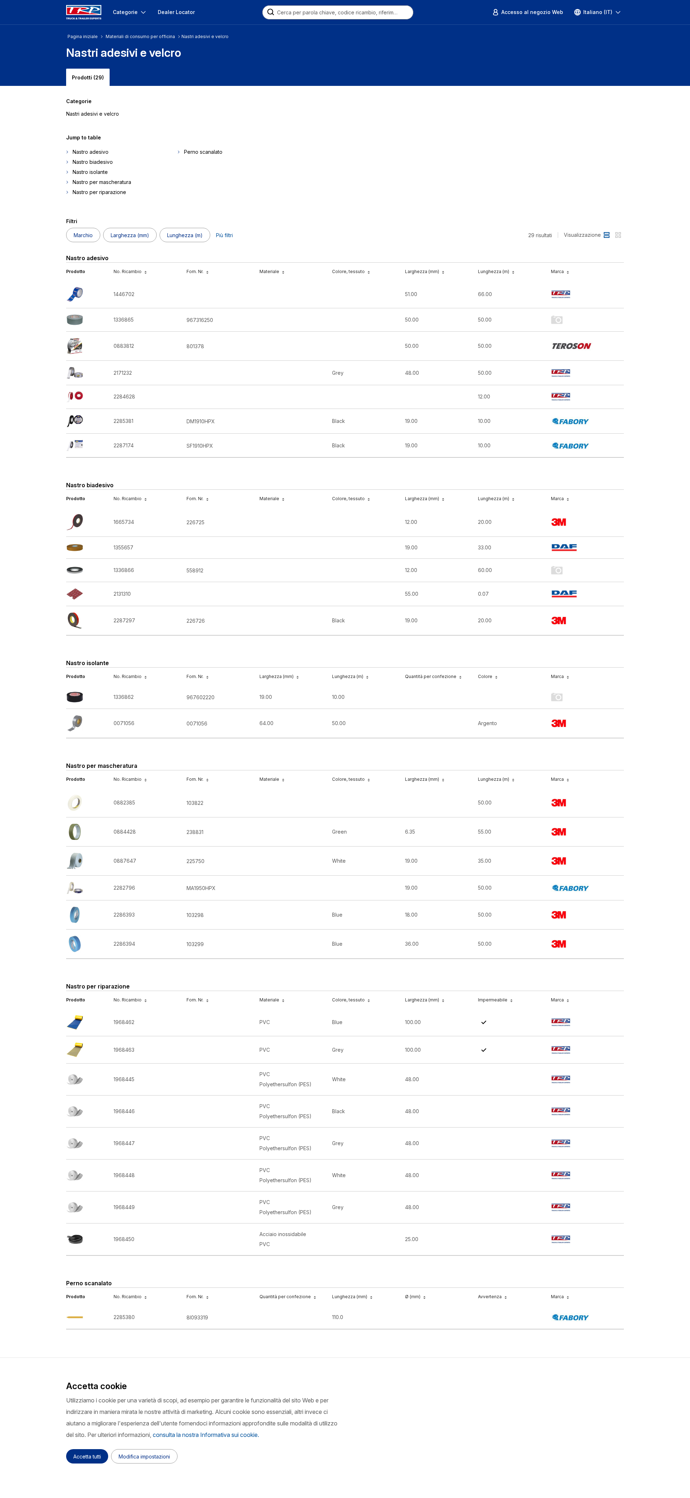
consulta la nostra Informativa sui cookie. (206, 1434)
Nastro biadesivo (93, 162)
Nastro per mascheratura (102, 182)
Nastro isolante (90, 172)
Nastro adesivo (91, 152)
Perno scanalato (203, 152)
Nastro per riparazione (99, 192)
